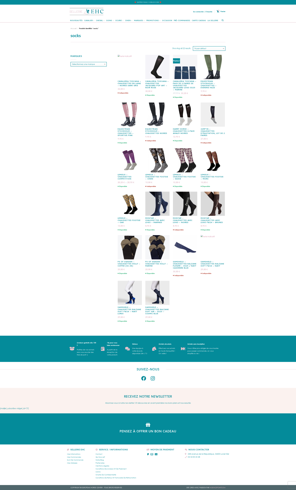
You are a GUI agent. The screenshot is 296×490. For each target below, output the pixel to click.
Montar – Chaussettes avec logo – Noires (182, 220)
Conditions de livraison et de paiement (111, 469)
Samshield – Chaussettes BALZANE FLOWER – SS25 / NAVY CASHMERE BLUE (184, 265)
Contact (99, 454)
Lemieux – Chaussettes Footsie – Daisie (184, 177)
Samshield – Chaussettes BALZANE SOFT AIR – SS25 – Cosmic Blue (157, 311)
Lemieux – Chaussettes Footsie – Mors (212, 177)
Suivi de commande (75, 460)
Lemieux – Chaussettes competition (125, 177)
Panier (221, 11)
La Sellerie (213, 20)
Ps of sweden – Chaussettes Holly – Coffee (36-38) (129, 264)
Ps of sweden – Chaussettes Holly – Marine (156, 264)
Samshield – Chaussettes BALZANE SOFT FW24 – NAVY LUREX (129, 311)
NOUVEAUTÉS (76, 20)
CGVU (98, 472)
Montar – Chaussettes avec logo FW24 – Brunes (212, 220)
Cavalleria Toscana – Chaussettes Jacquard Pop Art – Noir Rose (157, 85)
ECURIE (119, 20)
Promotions (152, 20)
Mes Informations (73, 454)
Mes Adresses (72, 463)
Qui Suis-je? (100, 457)
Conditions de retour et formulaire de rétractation (116, 478)
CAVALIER (88, 20)
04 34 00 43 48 (194, 457)
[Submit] (222, 20)
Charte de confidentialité (106, 475)
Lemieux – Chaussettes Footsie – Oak (129, 220)
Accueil (74, 28)
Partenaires (100, 463)
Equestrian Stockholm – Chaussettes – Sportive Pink (126, 132)
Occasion (167, 20)
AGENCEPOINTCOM (217, 487)
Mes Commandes (74, 457)
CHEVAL (99, 20)
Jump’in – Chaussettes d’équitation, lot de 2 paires (213, 132)
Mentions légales (102, 466)
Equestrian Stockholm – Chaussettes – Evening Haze (209, 85)
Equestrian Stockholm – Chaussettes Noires (156, 131)
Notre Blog (100, 460)
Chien (128, 20)
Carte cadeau (199, 20)
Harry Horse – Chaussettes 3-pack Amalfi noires (184, 131)
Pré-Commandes (182, 20)
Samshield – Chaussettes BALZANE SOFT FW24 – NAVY (212, 264)
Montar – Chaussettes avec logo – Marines (155, 220)
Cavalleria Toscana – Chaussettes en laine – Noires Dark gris (129, 83)
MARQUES (138, 20)
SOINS (109, 20)
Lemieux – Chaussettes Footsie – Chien (156, 177)
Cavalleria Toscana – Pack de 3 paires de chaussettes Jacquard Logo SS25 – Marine (184, 86)
